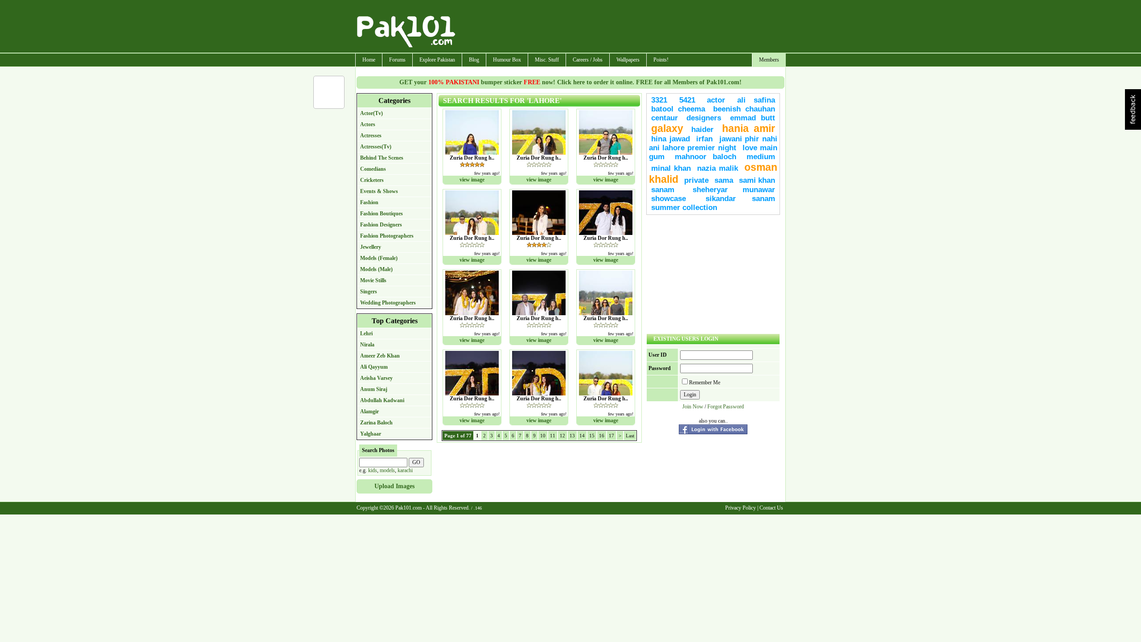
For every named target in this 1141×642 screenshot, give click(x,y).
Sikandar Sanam (740, 198)
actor (716, 100)
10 (543, 435)
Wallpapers (628, 60)
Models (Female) (379, 258)
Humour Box (507, 60)
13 (572, 435)
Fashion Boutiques (381, 213)
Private (696, 180)
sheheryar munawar (734, 189)
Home (368, 60)
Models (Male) (376, 269)
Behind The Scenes (381, 158)
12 (562, 435)
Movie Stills (373, 280)
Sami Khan (757, 180)
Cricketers (372, 180)
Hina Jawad (670, 139)
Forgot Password (725, 406)
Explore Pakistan (437, 60)
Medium (761, 156)
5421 (687, 100)
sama (723, 180)
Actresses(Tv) (375, 147)
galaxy (667, 128)
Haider (702, 129)
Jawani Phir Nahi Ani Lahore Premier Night (713, 143)
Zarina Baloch (376, 423)
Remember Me (704, 382)
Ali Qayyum (374, 367)
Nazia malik (717, 168)
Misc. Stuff (547, 60)
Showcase (668, 198)
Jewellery (370, 247)
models (387, 470)
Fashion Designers (381, 225)
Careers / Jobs (588, 60)
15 (592, 435)
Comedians (373, 169)
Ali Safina (756, 100)
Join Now (692, 406)
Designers (703, 118)
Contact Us (771, 508)
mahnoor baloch (706, 156)
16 (601, 435)
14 (582, 435)
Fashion (369, 202)
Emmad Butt (752, 118)
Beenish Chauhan (744, 109)
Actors (367, 124)
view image (472, 180)
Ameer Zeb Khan (380, 356)
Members (769, 60)
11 (552, 435)
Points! (661, 60)
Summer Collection (684, 207)
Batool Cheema (678, 109)
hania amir (748, 128)
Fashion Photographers (387, 236)
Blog (474, 60)
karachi (405, 470)
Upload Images (394, 486)
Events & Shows (379, 191)
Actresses (371, 135)
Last (630, 435)
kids (372, 470)
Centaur (664, 118)
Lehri (366, 333)
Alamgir (369, 411)
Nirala (367, 345)
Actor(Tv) (371, 113)
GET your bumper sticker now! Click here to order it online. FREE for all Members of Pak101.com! (570, 82)
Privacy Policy (740, 508)
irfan (704, 139)
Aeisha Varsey (376, 378)
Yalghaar (370, 434)
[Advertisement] (621, 27)
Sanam (662, 189)
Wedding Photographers (388, 303)
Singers (368, 291)
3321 (659, 100)
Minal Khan (671, 168)
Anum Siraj (373, 389)
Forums (397, 60)
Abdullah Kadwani (382, 400)
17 (611, 435)
